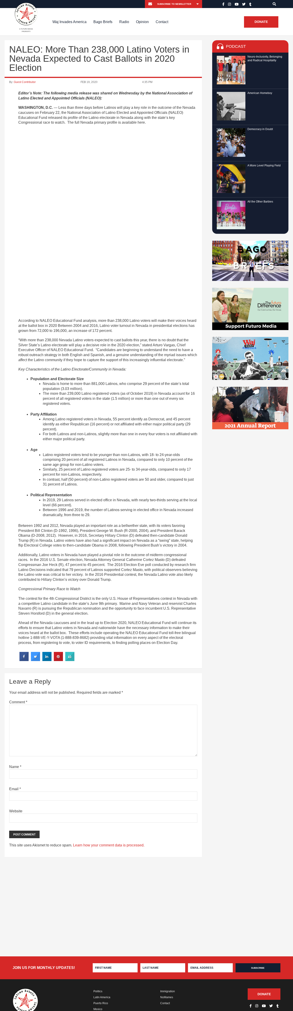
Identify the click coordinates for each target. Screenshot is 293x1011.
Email (15, 789)
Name (15, 767)
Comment (18, 702)
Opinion (142, 22)
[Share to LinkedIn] (47, 659)
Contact (162, 22)
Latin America (101, 997)
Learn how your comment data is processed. (108, 845)
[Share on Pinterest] (58, 659)
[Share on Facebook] (24, 659)
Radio (124, 22)
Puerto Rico (100, 1003)
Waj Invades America (69, 22)
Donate (261, 22)
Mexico (97, 1009)
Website (15, 811)
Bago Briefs (102, 22)
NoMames (166, 997)
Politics (97, 991)
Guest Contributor (25, 82)
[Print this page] (69, 659)
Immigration (167, 991)
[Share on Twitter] (35, 659)
